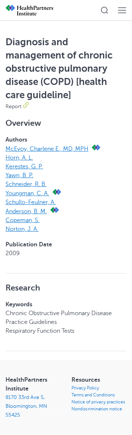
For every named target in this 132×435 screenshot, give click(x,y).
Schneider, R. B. (26, 184)
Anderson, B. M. (26, 211)
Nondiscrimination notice (97, 408)
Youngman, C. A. (27, 193)
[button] (104, 10)
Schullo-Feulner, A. (31, 202)
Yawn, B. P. (19, 175)
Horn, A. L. (19, 157)
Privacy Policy (85, 388)
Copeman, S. (23, 220)
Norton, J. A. (22, 229)
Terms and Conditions (93, 394)
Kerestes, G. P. (24, 166)
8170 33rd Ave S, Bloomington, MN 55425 (26, 406)
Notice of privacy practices (98, 401)
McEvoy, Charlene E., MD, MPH (47, 149)
